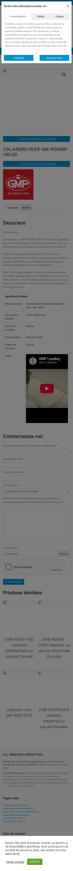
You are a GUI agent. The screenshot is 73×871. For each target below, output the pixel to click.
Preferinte (18, 57)
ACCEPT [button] (35, 861)
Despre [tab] (60, 16)
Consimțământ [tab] (18, 16)
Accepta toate (54, 57)
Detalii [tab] (40, 16)
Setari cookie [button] (15, 862)
